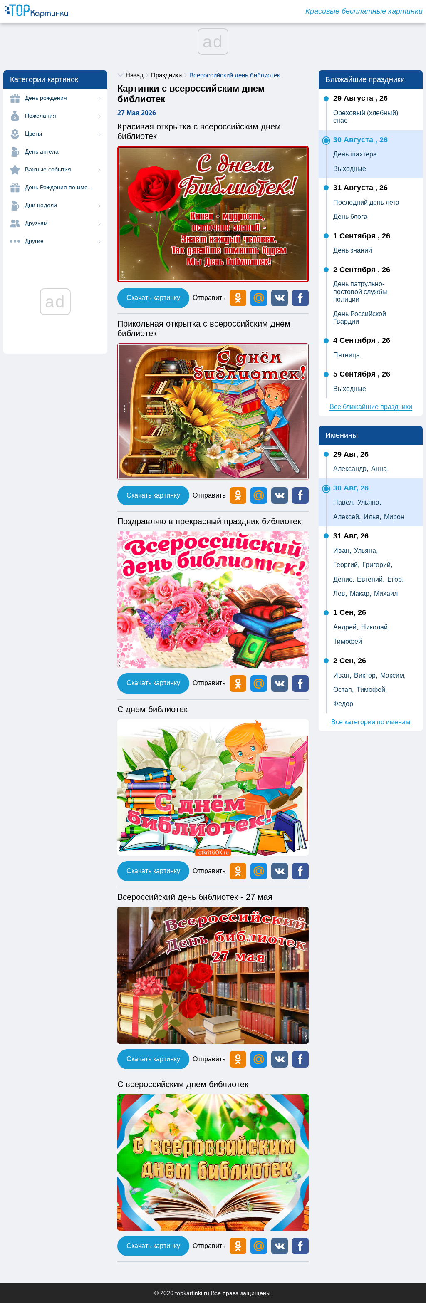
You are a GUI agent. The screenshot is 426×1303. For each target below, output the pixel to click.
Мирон (394, 516)
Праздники (166, 75)
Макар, (360, 593)
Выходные (349, 168)
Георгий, (346, 564)
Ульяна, (369, 502)
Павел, (343, 502)
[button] (279, 298)
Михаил (386, 593)
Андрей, (345, 627)
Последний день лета (366, 202)
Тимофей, (372, 689)
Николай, (375, 627)
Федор (343, 703)
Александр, (350, 468)
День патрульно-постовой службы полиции (360, 291)
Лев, (340, 593)
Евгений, (370, 579)
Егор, (395, 579)
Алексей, (347, 516)
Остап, (343, 689)
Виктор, (365, 675)
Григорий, (377, 564)
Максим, (393, 675)
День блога (350, 216)
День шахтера (355, 154)
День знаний (352, 250)
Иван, (342, 550)
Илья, (372, 516)
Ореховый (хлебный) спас (365, 116)
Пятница (346, 355)
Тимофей (347, 641)
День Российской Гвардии (359, 317)
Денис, (343, 579)
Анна (379, 468)
